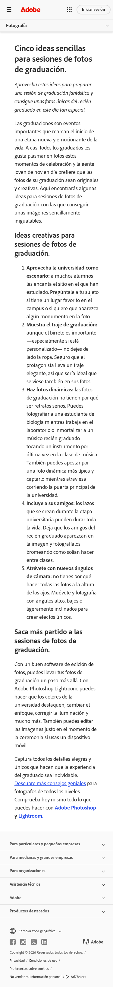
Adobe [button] (15, 897)
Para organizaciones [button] (28, 870)
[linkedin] (44, 942)
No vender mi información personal (35, 977)
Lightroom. (30, 816)
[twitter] (34, 942)
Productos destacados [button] (29, 911)
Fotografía (16, 25)
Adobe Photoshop (75, 807)
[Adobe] (30, 9)
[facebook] (13, 942)
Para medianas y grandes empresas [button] (41, 857)
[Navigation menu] (9, 9)
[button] (69, 9)
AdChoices (78, 977)
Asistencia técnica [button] (25, 884)
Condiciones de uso (43, 960)
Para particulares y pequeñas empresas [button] (45, 844)
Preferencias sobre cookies (29, 969)
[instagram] (23, 942)
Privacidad (17, 960)
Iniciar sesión (93, 9)
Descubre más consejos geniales (50, 783)
